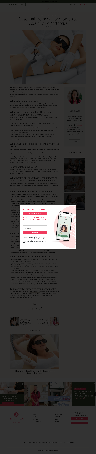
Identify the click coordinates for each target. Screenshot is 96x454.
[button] (74, 207)
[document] (48, 227)
